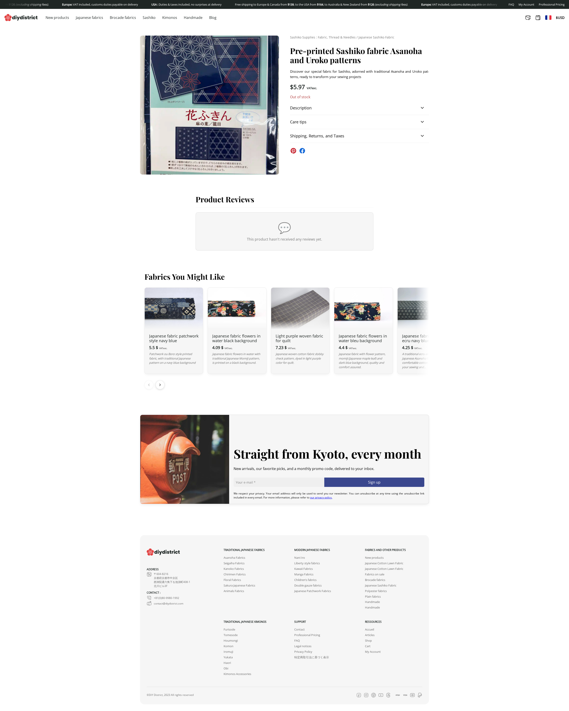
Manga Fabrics (303, 574)
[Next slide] (160, 384)
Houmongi (231, 640)
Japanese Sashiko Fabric (376, 37)
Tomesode (231, 635)
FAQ (511, 4)
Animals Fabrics (234, 591)
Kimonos (169, 18)
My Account (526, 4)
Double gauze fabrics (308, 585)
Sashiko (149, 18)
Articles (370, 635)
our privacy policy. (321, 497)
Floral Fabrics (232, 580)
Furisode (229, 629)
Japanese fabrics (89, 18)
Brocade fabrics (123, 18)
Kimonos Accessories (237, 674)
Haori (227, 663)
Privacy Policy (303, 651)
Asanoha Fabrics (234, 557)
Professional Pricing (552, 4)
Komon (228, 646)
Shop (368, 640)
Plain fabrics (373, 596)
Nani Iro (299, 557)
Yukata (228, 657)
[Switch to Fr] (548, 17)
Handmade (193, 18)
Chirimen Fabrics (235, 574)
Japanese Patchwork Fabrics (312, 591)
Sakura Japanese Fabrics (239, 585)
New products (57, 18)
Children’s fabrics (305, 580)
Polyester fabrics (376, 591)
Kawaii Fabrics (303, 568)
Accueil (369, 629)
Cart (368, 646)
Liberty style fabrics (307, 563)
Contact (299, 629)
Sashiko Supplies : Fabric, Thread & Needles (323, 37)
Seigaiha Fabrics (234, 563)
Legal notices (302, 646)
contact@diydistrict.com (168, 603)
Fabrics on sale (374, 574)
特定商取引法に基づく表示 (311, 657)
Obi (226, 668)
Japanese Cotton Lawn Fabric (384, 563)
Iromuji (228, 651)
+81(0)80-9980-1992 (166, 598)
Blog (212, 18)
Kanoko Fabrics (234, 568)
